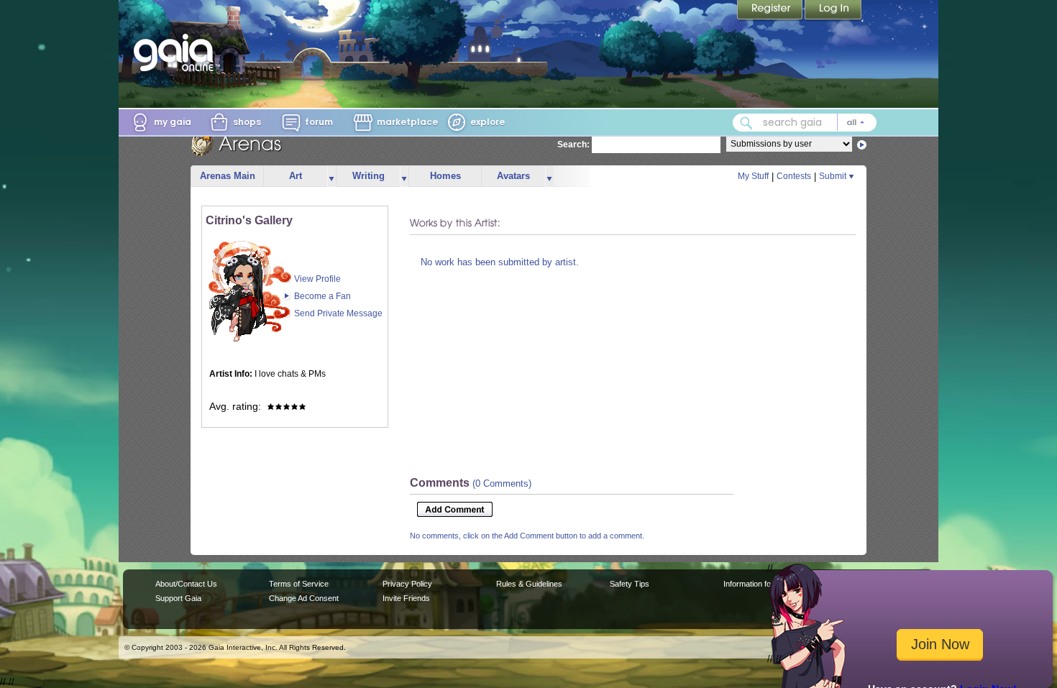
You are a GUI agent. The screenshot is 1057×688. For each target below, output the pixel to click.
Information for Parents (763, 583)
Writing (368, 175)
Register (771, 11)
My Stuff (753, 176)
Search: (573, 144)
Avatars (513, 175)
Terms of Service (299, 583)
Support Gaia (178, 598)
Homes (445, 175)
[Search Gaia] (746, 123)
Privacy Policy (407, 583)
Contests (794, 176)
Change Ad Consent (304, 598)
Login (833, 11)
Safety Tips (629, 583)
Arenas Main (227, 175)
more (331, 176)
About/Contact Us (186, 583)
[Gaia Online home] (177, 52)
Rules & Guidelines (529, 583)
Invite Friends (406, 598)
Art (295, 175)
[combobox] (805, 123)
